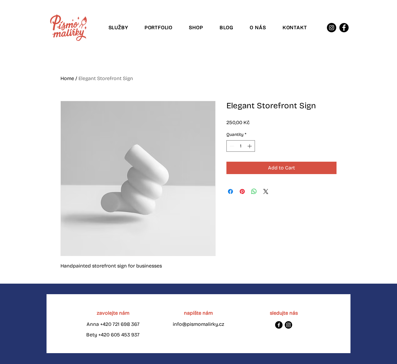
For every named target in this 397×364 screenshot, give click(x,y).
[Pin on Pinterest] (242, 191)
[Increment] (250, 146)
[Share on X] (266, 191)
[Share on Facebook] (230, 191)
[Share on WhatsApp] (254, 191)
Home (67, 78)
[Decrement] (231, 146)
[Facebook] (344, 27)
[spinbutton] (240, 146)
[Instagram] (331, 27)
